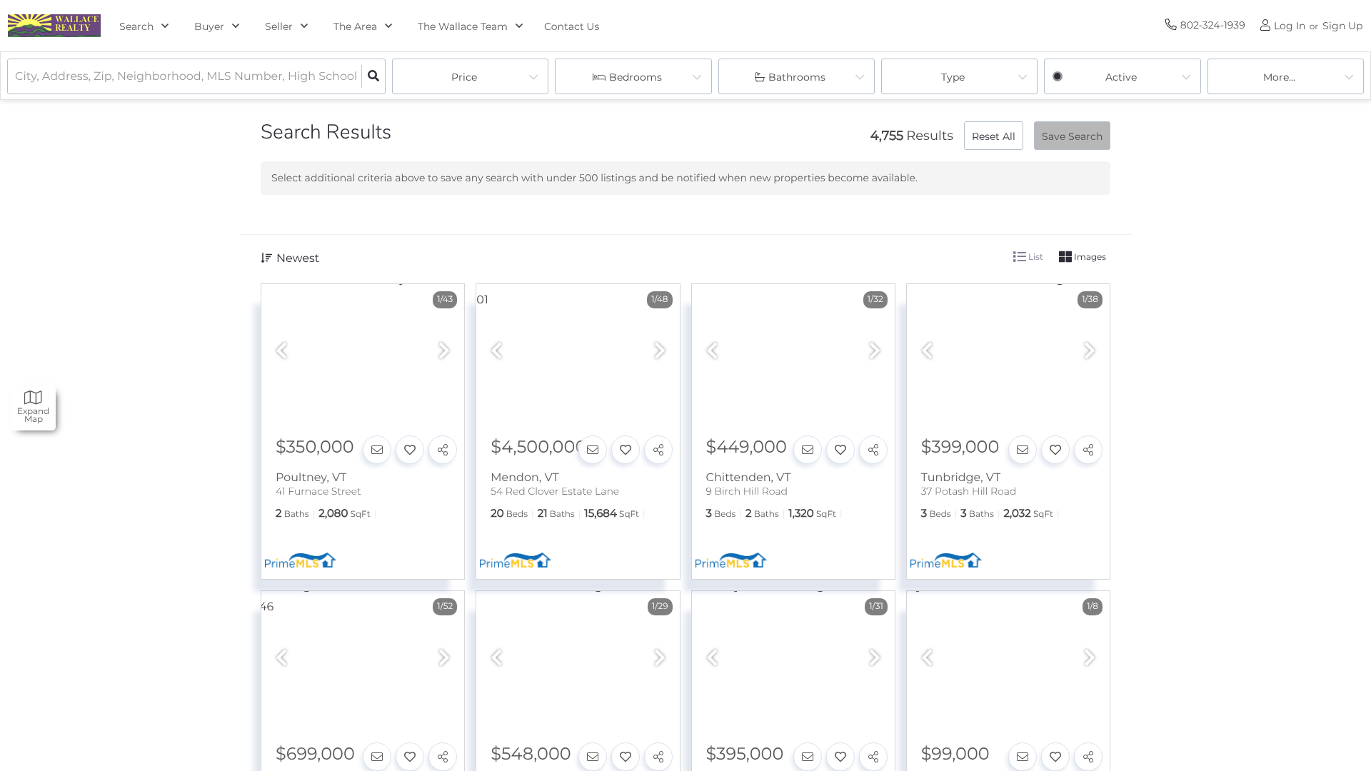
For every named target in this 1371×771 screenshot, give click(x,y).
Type (953, 77)
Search (136, 26)
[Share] (442, 449)
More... (1279, 77)
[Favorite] (410, 449)
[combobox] (16, 76)
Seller (279, 26)
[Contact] (377, 449)
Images (1089, 256)
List (1034, 256)
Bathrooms (796, 77)
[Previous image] (281, 351)
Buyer (209, 26)
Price (464, 77)
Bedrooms (635, 77)
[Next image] (444, 351)
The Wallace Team (463, 26)
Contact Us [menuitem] (571, 26)
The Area (355, 26)
